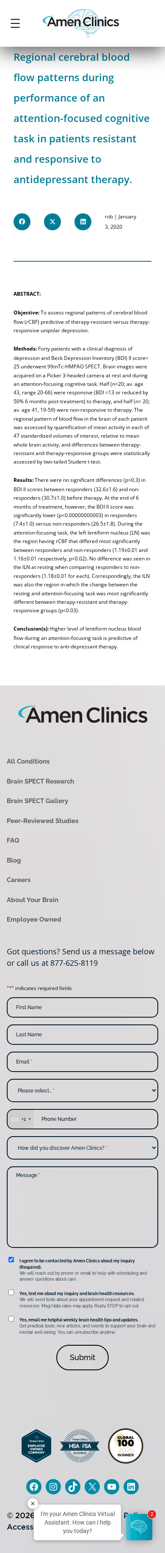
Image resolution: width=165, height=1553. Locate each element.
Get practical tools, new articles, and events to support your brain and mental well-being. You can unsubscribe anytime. (87, 1326)
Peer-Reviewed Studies (42, 821)
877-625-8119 (74, 963)
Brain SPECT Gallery (37, 801)
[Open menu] (15, 23)
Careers (18, 880)
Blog (14, 860)
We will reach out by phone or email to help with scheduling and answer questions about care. (83, 1270)
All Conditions (28, 761)
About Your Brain (32, 900)
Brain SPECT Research (40, 781)
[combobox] (20, 1119)
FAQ (13, 840)
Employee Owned (34, 919)
